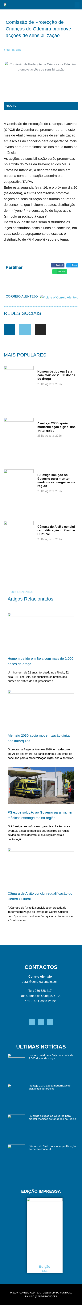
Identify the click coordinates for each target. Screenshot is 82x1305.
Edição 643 (44, 1269)
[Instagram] (40, 329)
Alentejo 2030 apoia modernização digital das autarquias (56, 427)
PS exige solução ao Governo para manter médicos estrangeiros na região (56, 480)
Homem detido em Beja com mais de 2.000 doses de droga (56, 375)
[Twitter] (25, 329)
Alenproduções (47, 1296)
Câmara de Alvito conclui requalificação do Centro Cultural (56, 530)
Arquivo (11, 106)
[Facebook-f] (9, 329)
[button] (77, 5)
